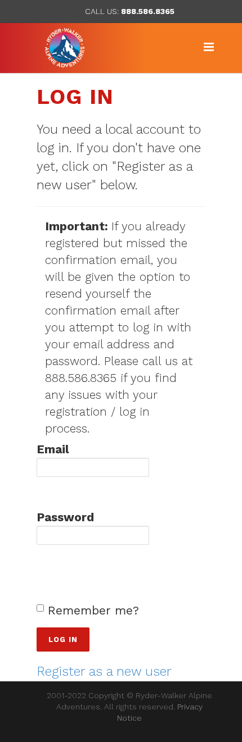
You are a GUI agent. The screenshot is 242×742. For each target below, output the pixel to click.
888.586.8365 (147, 11)
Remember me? (93, 610)
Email (53, 449)
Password (65, 517)
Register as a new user (104, 671)
